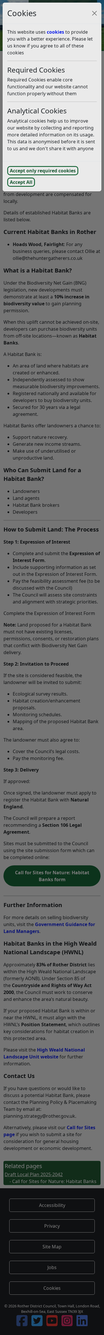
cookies (55, 32)
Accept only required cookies (43, 170)
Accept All (21, 182)
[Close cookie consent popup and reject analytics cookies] (94, 13)
